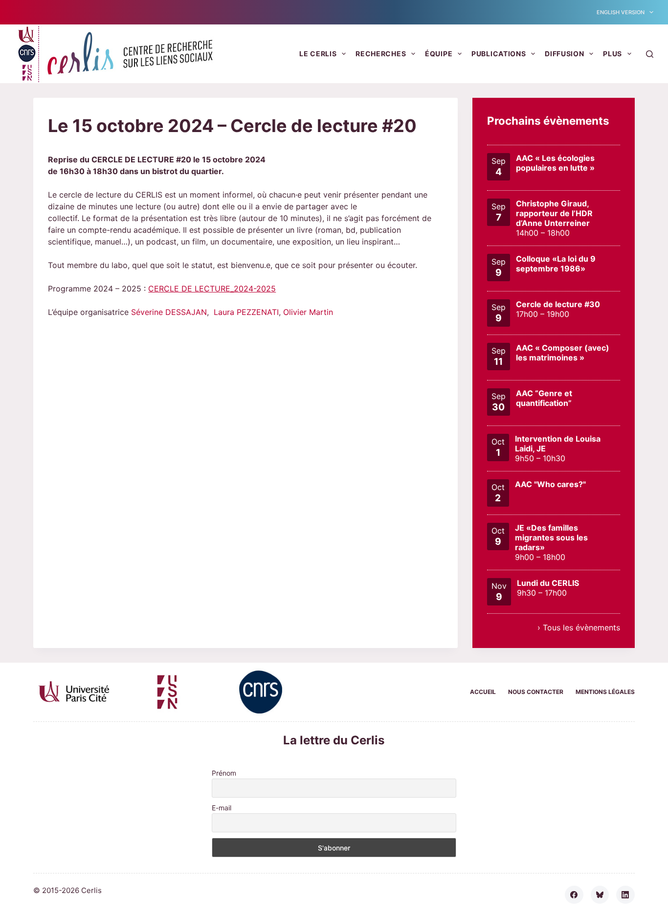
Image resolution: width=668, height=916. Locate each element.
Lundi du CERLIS (548, 583)
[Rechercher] (649, 54)
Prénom (224, 773)
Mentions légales (605, 691)
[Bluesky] (600, 895)
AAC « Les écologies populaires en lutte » (555, 163)
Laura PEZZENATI (246, 312)
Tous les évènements (581, 627)
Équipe (438, 53)
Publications (498, 53)
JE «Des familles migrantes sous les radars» (551, 537)
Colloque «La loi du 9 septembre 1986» (556, 263)
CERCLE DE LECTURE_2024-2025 (212, 288)
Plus (612, 53)
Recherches (381, 53)
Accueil (483, 691)
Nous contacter (535, 691)
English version (621, 12)
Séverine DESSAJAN (169, 312)
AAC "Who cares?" (550, 484)
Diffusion (564, 53)
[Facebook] (574, 895)
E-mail (221, 808)
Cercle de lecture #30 (558, 304)
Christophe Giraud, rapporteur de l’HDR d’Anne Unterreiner (554, 213)
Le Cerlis (317, 53)
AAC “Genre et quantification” (544, 398)
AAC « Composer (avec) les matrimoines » (562, 352)
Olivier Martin (308, 312)
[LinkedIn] (625, 895)
